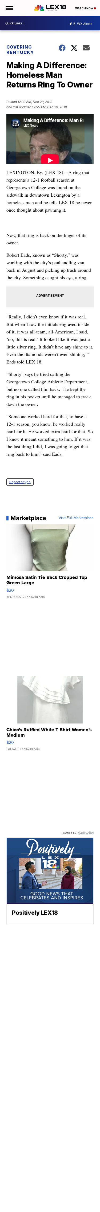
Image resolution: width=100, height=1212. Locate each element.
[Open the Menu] (9, 8)
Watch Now (84, 8)
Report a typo (20, 482)
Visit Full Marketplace (76, 518)
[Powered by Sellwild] (86, 833)
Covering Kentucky (20, 49)
